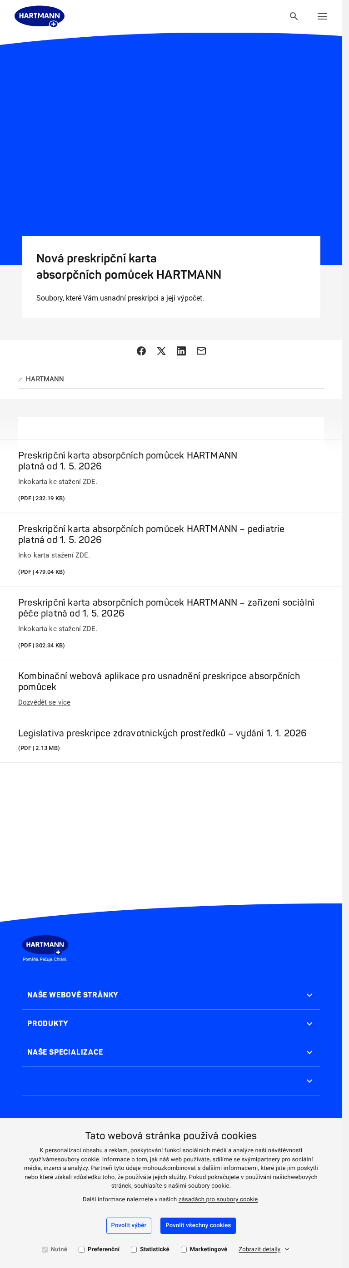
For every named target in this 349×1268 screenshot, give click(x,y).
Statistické (154, 1249)
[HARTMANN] (39, 16)
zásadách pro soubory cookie (218, 1199)
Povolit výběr (129, 1225)
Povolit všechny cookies (198, 1225)
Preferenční (104, 1249)
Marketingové (209, 1249)
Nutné (59, 1249)
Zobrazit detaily (259, 1249)
